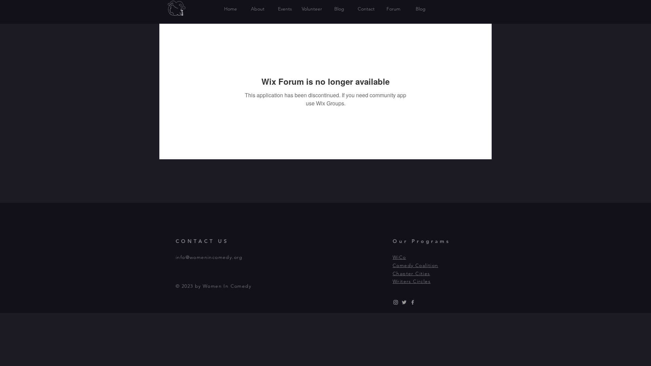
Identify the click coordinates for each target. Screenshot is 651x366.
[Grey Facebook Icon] (413, 302)
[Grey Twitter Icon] (404, 302)
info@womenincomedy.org (209, 257)
